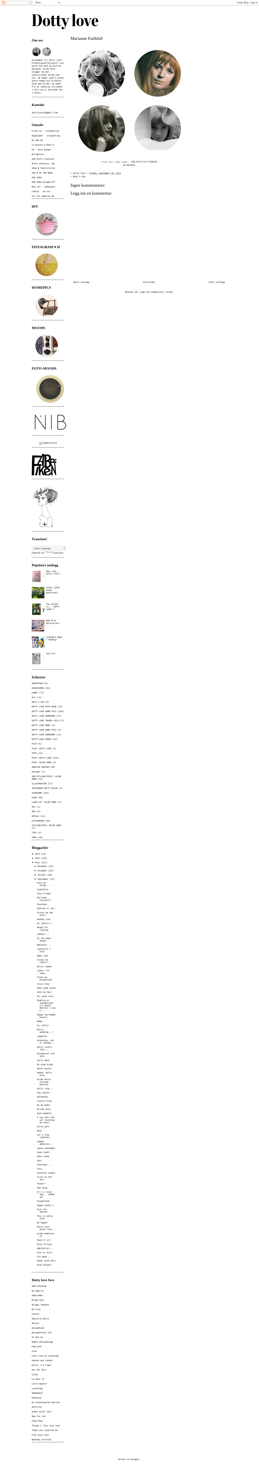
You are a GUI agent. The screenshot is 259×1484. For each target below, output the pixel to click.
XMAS (34, 837)
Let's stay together (43, 1136)
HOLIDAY (36, 772)
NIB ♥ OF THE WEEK (42, 173)
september (43, 879)
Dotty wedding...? (45, 1031)
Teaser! (41, 1184)
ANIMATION (37, 683)
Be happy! (42, 1223)
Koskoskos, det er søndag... (45, 1041)
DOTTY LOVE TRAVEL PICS (45, 720)
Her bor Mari (39, 1370)
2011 (38, 862)
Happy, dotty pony (44, 1074)
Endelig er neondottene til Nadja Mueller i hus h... (46, 1005)
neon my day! (44, 992)
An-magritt (38, 1291)
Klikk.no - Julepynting (45, 131)
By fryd (36, 1309)
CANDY (35, 693)
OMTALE (35, 816)
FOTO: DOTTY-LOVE (41, 758)
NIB (33, 811)
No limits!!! (44, 923)
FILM (34, 744)
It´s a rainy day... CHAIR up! (45, 1194)
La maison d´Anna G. (43, 145)
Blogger (135, 1459)
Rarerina (37, 1407)
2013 (38, 854)
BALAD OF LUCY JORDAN (144, 161)
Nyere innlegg (81, 282)
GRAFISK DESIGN (40, 767)
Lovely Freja (44, 1101)
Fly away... (44, 1257)
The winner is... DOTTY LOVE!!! (53, 607)
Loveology (37, 1388)
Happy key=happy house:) (46, 1016)
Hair (39, 1161)
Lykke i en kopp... (43, 972)
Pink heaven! (44, 1265)
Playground (43, 1201)
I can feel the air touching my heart (45, 1120)
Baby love (42, 956)
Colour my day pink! (45, 914)
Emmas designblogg (42, 1342)
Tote (39, 1169)
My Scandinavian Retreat (46, 1402)
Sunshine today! (46, 1173)
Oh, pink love (45, 996)
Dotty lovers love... (44, 1048)
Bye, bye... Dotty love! (53, 572)
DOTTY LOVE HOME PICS (44, 711)
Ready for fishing (42, 928)
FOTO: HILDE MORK (41, 762)
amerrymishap (39, 1286)
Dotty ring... (45, 1088)
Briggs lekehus (40, 1305)
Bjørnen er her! (46, 908)
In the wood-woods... (44, 939)
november (42, 871)
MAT (33, 807)
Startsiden (149, 282)
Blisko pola (44, 1109)
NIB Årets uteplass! (43, 159)
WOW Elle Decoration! (53, 622)
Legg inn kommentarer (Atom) (156, 292)
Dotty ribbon (44, 966)
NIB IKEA (37, 177)
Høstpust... (44, 945)
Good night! (44, 1152)
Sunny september (46, 1148)
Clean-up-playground (44, 978)
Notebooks (42, 1097)
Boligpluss (38, 154)
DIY (33, 697)
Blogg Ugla (38, 1300)
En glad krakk (45, 1064)
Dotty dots (43, 1127)
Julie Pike (43, 984)
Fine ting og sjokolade (45, 1356)
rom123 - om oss (41, 191)
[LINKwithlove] (48, 443)
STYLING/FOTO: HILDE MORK (46, 825)
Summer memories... (45, 1142)
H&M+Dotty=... (45, 1248)
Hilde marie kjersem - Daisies (44, 1082)
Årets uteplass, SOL (43, 163)
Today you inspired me (45, 1430)
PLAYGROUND (38, 821)
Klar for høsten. (42, 1210)
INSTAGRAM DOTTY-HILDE (45, 788)
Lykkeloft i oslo (44, 950)
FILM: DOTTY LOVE (41, 748)
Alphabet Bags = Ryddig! (54, 638)
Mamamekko (37, 1393)
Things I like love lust (46, 1426)
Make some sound (46, 988)
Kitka (35, 1374)
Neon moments (44, 1113)
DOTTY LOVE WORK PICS (44, 730)
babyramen (37, 1295)
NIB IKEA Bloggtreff (43, 182)
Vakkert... (43, 934)
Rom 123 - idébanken (43, 187)
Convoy (35, 1314)
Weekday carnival (41, 1440)
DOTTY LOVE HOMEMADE (43, 716)
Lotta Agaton (39, 1384)
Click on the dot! (44, 1178)
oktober (42, 875)
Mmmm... (41, 1021)
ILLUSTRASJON (39, 784)
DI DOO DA (37, 140)
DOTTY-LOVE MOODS (41, 739)
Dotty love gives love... (46, 1228)
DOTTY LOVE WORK (41, 725)
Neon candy (43, 1156)
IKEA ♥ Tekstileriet (43, 168)
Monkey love (44, 919)
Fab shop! (42, 1188)
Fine (34, 1351)
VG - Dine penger (41, 150)
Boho (39, 1131)
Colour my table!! (42, 961)
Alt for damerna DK (43, 196)
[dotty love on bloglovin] (46, 527)
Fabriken (37, 1346)
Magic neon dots (46, 1261)
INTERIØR (37, 793)
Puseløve (42, 904)
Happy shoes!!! (45, 1205)
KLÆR (34, 797)
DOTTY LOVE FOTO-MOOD (44, 707)
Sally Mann (43, 1060)
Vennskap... (44, 1165)
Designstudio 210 (41, 1333)
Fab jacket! (44, 1093)
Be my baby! (44, 1105)
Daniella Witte (40, 1319)
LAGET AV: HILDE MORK (44, 802)
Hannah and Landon (42, 1360)
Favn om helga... (43, 884)
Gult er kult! (45, 1253)
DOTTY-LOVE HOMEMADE (43, 735)
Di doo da (37, 1337)
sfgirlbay (37, 1421)
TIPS (34, 833)
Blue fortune (44, 1244)
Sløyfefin (42, 889)
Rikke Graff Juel (41, 1412)
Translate (57, 553)
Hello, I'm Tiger (41, 1365)
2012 (38, 858)
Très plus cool (40, 1435)
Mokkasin (37, 1398)
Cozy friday (44, 894)
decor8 (35, 1323)
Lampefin (42, 1036)
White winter (44, 1069)
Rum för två (38, 1416)
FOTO (34, 753)
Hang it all (44, 1240)
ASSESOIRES (38, 688)
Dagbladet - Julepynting (46, 136)
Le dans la (38, 1379)
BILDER (130, 165)
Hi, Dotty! (43, 1025)
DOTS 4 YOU (79, 177)
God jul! (51, 653)
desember (42, 866)
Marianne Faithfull (44, 899)
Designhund (38, 1328)
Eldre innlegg (217, 282)
